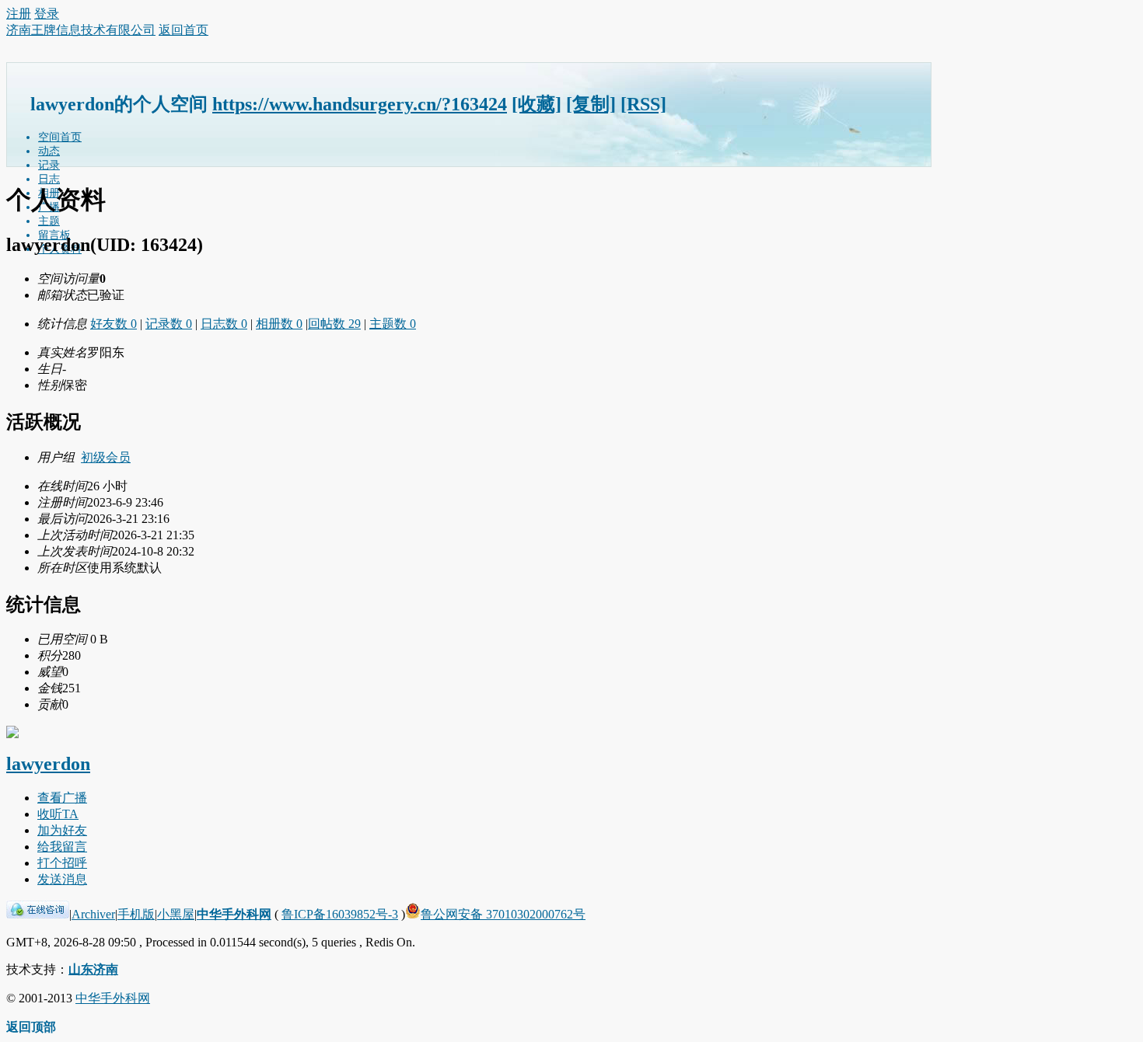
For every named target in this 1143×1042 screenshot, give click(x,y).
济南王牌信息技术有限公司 (81, 30)
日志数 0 (224, 323)
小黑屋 (175, 914)
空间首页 (60, 137)
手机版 (136, 914)
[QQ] (37, 914)
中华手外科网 (234, 914)
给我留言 (62, 846)
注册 (18, 13)
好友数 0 (113, 323)
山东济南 (93, 969)
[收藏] (536, 104)
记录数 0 (168, 323)
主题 (49, 221)
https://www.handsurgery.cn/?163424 (359, 104)
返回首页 (183, 30)
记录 (49, 165)
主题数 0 (392, 323)
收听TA (58, 814)
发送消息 (62, 879)
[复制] (591, 104)
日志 (49, 179)
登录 (46, 13)
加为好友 (62, 830)
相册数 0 (279, 323)
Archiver (93, 914)
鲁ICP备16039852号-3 (339, 914)
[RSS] (643, 104)
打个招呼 (62, 862)
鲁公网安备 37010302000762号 (503, 914)
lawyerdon (48, 764)
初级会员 (106, 457)
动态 (49, 151)
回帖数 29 (334, 323)
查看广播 (62, 797)
